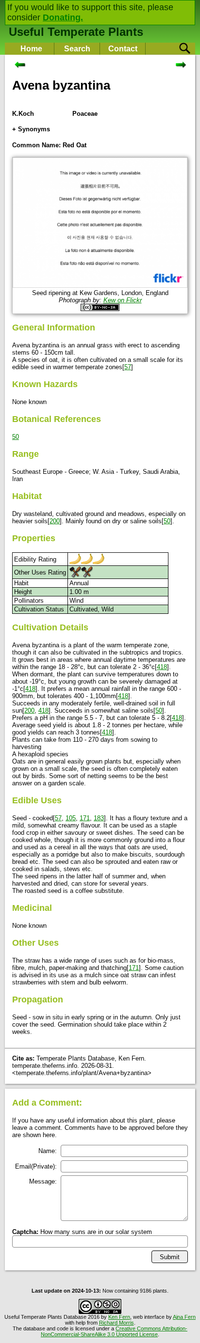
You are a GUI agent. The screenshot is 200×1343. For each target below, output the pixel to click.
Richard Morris (116, 1323)
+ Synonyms (31, 129)
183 (99, 818)
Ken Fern (119, 1317)
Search (77, 49)
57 (127, 367)
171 (85, 818)
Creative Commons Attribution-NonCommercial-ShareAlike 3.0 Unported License (114, 1331)
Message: (43, 1181)
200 (55, 521)
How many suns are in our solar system (82, 1231)
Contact (122, 49)
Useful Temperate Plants (76, 31)
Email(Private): (36, 1166)
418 (162, 667)
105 (71, 818)
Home (31, 49)
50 (15, 436)
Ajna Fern (184, 1317)
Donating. (63, 17)
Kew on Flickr (122, 300)
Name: (47, 1151)
